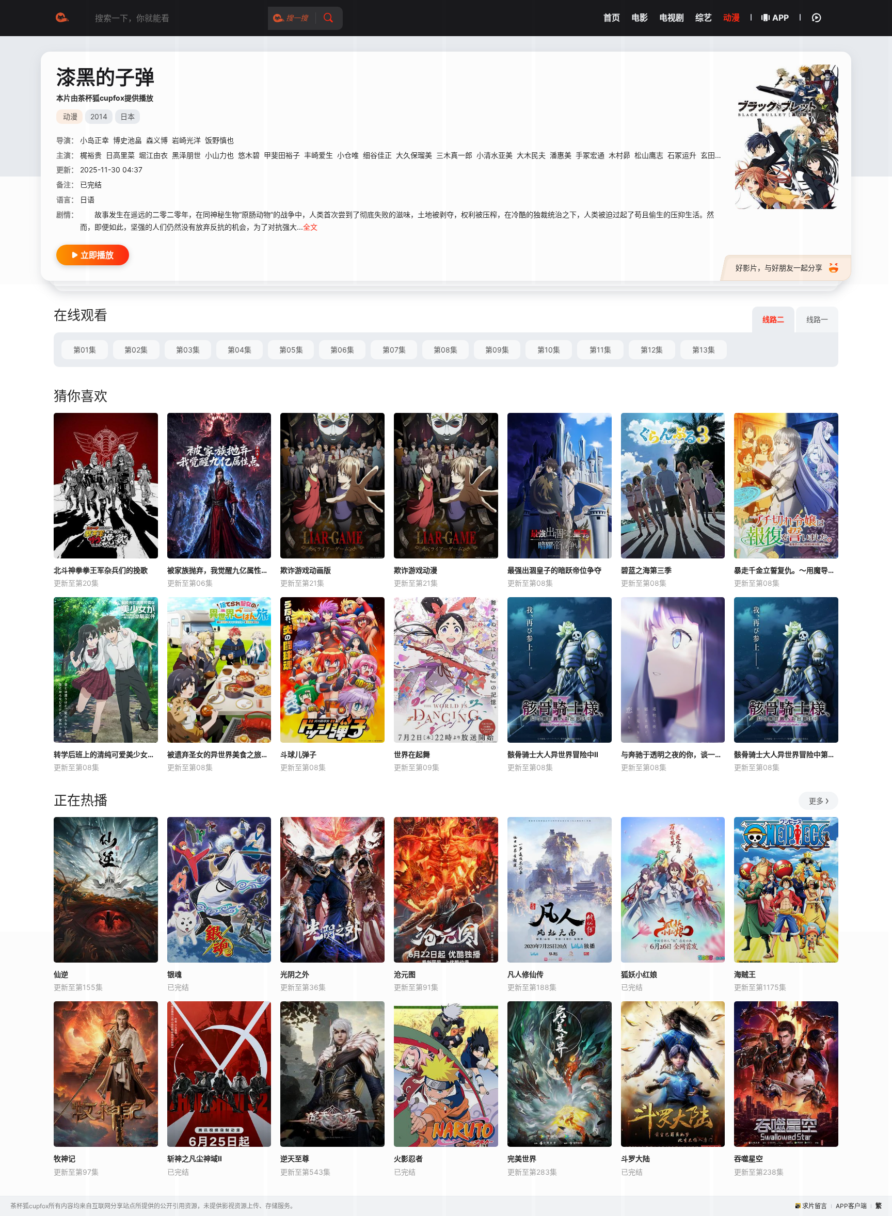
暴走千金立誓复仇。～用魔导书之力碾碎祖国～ (786, 570)
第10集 (548, 349)
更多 (816, 800)
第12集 (652, 349)
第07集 (394, 349)
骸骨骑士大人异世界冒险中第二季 (786, 754)
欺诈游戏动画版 (305, 570)
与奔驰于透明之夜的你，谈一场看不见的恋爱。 (673, 754)
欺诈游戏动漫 (415, 570)
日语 (87, 199)
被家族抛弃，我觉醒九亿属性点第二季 (219, 570)
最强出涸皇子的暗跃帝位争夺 (554, 570)
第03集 (188, 349)
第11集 (600, 349)
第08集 (445, 349)
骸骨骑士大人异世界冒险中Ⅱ (552, 754)
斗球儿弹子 (298, 754)
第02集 (136, 349)
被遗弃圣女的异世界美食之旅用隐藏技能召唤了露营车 (219, 754)
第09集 (497, 349)
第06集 (342, 349)
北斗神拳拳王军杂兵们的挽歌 (101, 570)
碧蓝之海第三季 (646, 570)
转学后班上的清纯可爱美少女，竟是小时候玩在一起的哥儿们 (106, 754)
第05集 (291, 349)
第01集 (84, 349)
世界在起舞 (412, 754)
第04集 (239, 349)
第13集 (703, 349)
